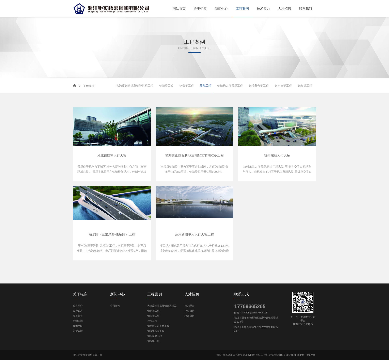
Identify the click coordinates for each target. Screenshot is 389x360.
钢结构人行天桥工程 (230, 85)
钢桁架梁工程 (283, 85)
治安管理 (78, 331)
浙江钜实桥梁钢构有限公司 (87, 355)
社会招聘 (189, 310)
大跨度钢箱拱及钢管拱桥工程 (134, 85)
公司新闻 (115, 305)
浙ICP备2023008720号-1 (230, 355)
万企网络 (308, 324)
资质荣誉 (78, 315)
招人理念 (189, 305)
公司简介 (78, 305)
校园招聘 (189, 315)
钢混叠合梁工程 (259, 85)
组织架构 (78, 321)
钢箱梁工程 (166, 85)
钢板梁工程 (305, 85)
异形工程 (205, 85)
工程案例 (86, 85)
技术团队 (78, 326)
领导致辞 (78, 310)
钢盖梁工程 (187, 85)
